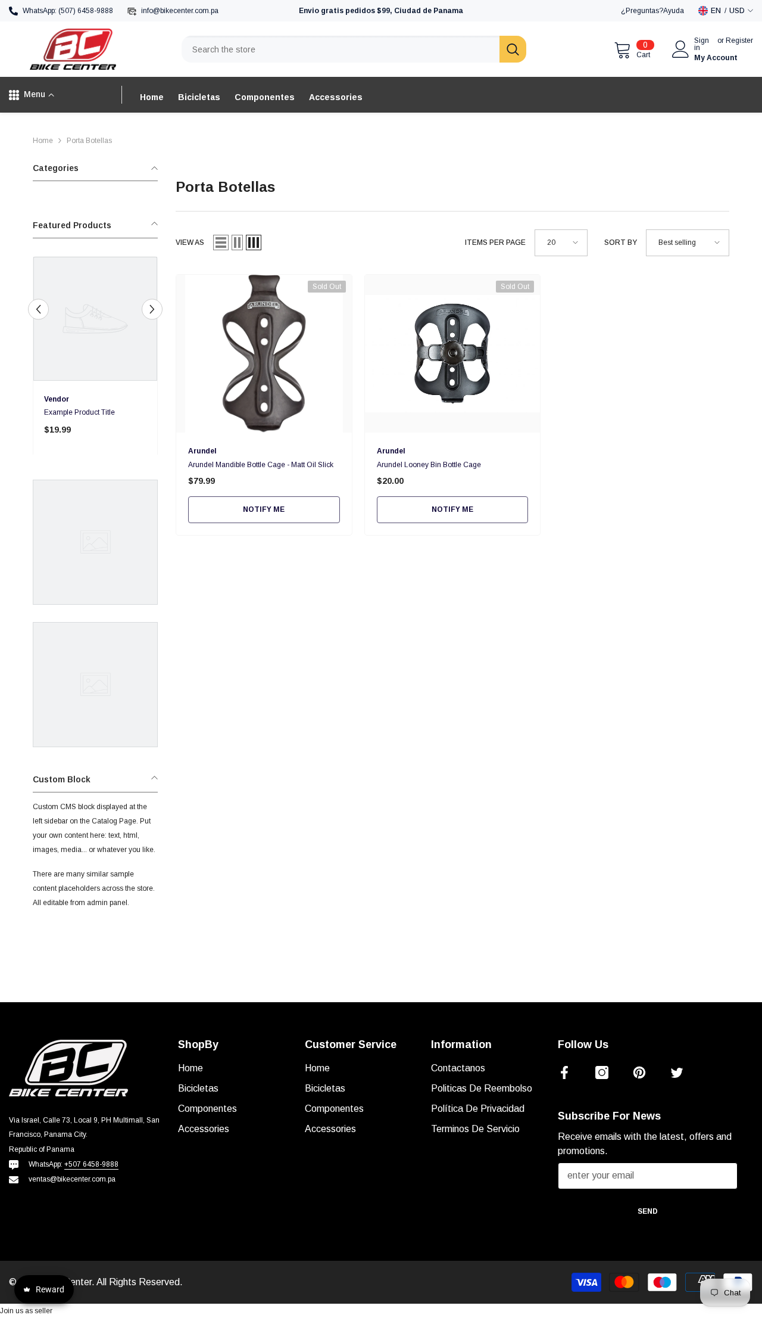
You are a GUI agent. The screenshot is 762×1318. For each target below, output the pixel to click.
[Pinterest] (639, 1072)
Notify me (264, 509)
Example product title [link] (79, 412)
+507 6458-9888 (91, 1164)
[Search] (354, 49)
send (648, 1211)
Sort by (620, 242)
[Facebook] (564, 1072)
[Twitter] (677, 1072)
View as (190, 242)
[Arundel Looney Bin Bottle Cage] (453, 354)
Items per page (495, 242)
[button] (38, 309)
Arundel (202, 451)
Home (43, 140)
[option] (95, 360)
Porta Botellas (89, 140)
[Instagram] (602, 1072)
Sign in (701, 44)
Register (739, 41)
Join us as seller (26, 1311)
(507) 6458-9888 (85, 11)
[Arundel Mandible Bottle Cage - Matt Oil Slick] (264, 354)
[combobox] (340, 49)
